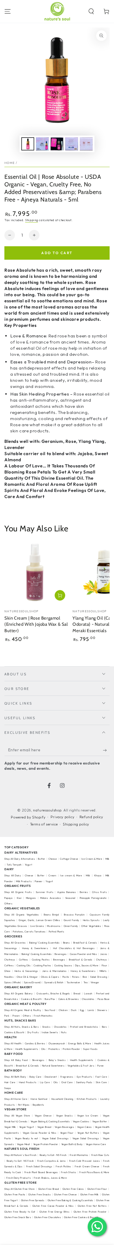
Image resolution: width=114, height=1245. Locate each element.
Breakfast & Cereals (81, 959)
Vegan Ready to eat (26, 1138)
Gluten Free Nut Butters (92, 1205)
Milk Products (24, 881)
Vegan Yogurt (26, 1127)
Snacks (46, 1026)
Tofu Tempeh (14, 864)
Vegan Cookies (81, 1121)
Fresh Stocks (68, 1172)
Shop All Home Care (15, 1098)
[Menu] (7, 11)
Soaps (7, 1088)
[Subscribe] (106, 750)
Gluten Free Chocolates (47, 1217)
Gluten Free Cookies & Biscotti (81, 1217)
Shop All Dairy (12, 875)
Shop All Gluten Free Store (19, 1188)
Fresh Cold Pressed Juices (84, 1160)
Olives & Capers (50, 976)
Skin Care (101, 1082)
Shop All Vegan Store (17, 1115)
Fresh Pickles (63, 1166)
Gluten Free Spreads (32, 1200)
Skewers (102, 1010)
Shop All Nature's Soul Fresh (20, 1155)
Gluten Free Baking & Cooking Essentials (70, 1200)
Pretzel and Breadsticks (84, 1026)
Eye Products (84, 1076)
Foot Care (101, 1076)
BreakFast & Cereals (85, 942)
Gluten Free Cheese (65, 1194)
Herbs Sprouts (91, 920)
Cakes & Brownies (68, 999)
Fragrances (67, 1076)
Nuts (63, 1032)
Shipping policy (76, 824)
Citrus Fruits (99, 892)
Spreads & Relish (53, 982)
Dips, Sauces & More (87, 965)
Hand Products (28, 1082)
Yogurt (28, 864)
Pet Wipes (24, 1104)
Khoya (97, 875)
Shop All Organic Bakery (18, 993)
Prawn (16, 1015)
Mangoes (31, 898)
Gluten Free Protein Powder (90, 1211)
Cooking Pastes (40, 959)
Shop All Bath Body (15, 1076)
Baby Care (35, 1076)
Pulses (76, 976)
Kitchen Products (87, 1098)
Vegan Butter (99, 1121)
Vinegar (95, 982)
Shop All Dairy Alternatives (19, 858)
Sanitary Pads (84, 1082)
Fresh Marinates (43, 1015)
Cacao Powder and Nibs (83, 954)
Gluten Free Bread (48, 1188)
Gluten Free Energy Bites (54, 1211)
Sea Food (50, 1010)
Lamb (91, 1010)
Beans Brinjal (51, 914)
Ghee (7, 971)
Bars (104, 1026)
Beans (66, 942)
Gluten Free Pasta (14, 1194)
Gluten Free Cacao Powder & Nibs (52, 1205)
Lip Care (45, 1082)
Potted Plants (56, 931)
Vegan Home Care (96, 1144)
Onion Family (71, 926)
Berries (84, 892)
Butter (42, 858)
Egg (82, 1010)
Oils (43, 1049)
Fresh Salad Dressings (39, 1166)
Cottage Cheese (69, 858)
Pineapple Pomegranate (93, 898)
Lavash (88, 993)
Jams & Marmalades (54, 971)
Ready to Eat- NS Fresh (53, 1155)
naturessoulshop (47, 810)
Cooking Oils (23, 965)
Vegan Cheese (43, 1115)
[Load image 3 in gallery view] (57, 143)
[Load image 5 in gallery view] (86, 143)
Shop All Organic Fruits (18, 892)
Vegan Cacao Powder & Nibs (39, 1132)
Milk (88, 875)
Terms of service (44, 824)
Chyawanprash (57, 1043)
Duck (74, 1010)
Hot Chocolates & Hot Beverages (74, 948)
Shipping (31, 220)
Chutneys (9, 959)
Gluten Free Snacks (39, 1194)
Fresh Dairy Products (18, 1177)
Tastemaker (73, 982)
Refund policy (91, 817)
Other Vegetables (91, 926)
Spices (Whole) (12, 982)
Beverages (60, 954)
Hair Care (9, 1082)
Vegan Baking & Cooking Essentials (50, 1121)
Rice (85, 976)
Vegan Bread (44, 1127)
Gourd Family (71, 920)
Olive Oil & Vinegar (27, 976)
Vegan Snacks (64, 1115)
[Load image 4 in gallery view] (71, 143)
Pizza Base (104, 999)
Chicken (63, 1010)
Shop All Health (13, 1043)
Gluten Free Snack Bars (17, 1217)
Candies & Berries (35, 1043)
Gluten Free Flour (97, 1188)
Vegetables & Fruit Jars (81, 1065)
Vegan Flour (67, 1132)
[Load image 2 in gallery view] (42, 143)
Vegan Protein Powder (45, 1144)
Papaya (8, 898)
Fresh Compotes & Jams (51, 1160)
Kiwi (19, 898)
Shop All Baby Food (16, 1060)
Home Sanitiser (39, 1098)
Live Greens (37, 926)
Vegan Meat (23, 1144)
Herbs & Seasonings (26, 971)
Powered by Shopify (28, 817)
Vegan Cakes (84, 1127)
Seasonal (70, 898)
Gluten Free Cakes (73, 1188)
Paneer (39, 881)
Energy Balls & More (79, 1043)
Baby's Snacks (57, 1060)
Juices (103, 954)
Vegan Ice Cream (87, 1115)
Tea (86, 982)
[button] (91, 11)
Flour (104, 965)
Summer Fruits (44, 892)
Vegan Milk (10, 1127)
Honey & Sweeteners (35, 948)
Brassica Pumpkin (74, 914)
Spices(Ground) (32, 982)
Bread (77, 993)
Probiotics (54, 1049)
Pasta (66, 976)
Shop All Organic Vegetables (21, 914)
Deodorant (51, 1076)
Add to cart (56, 253)
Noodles (8, 976)
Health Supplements (26, 1049)
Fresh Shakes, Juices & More (50, 1177)
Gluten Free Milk (89, 1194)
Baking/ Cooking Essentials (44, 942)
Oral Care (66, 1082)
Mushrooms (53, 926)
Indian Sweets (50, 1032)
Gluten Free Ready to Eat (19, 1211)
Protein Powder (71, 1049)
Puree (100, 1065)
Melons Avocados (50, 898)
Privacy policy (62, 817)
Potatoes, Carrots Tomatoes (29, 931)
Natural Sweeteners (53, 1065)
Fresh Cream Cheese (87, 1166)
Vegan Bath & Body (72, 1144)
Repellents (38, 1104)
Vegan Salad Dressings (55, 1138)
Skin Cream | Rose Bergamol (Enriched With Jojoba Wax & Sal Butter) (36, 624)
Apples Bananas (66, 892)
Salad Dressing (98, 976)
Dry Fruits (33, 1032)
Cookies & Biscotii (14, 1032)
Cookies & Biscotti (31, 999)
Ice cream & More (71, 875)
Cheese (53, 858)
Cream (52, 875)
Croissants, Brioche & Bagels (53, 993)
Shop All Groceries (15, 942)
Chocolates (88, 999)
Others (8, 903)
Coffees (23, 959)
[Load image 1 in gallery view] (27, 143)
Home (9, 163)
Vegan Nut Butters (88, 1132)
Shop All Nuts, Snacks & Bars (21, 1026)
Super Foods (90, 1049)
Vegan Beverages (64, 1127)
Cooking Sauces (63, 965)
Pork (6, 1015)
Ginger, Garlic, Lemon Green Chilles (39, 920)
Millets (103, 971)
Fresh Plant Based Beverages (41, 1172)
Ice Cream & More (92, 858)
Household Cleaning (62, 1098)
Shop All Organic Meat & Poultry (22, 1010)
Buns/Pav (50, 999)
